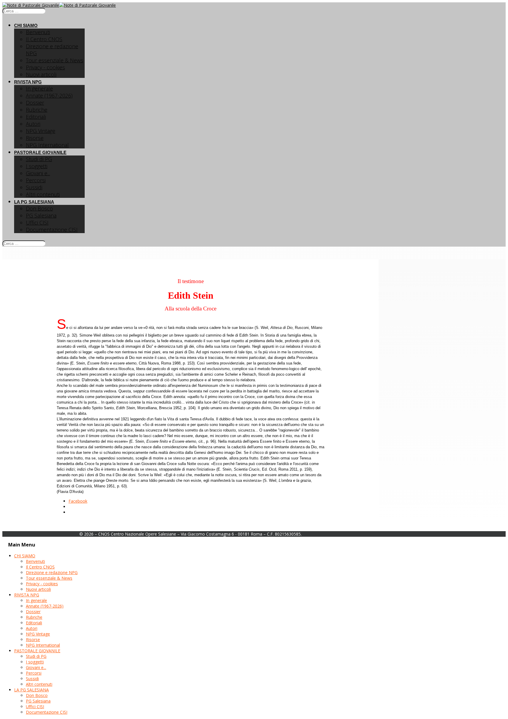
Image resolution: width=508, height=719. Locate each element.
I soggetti (36, 166)
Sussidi (34, 187)
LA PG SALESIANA (34, 201)
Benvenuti (38, 32)
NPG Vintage (40, 130)
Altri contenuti (43, 194)
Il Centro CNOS (44, 39)
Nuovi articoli (41, 74)
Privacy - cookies (45, 67)
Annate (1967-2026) (49, 95)
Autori (33, 123)
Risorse (35, 137)
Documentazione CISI (52, 229)
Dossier (35, 102)
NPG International (47, 144)
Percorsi (36, 180)
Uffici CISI (37, 222)
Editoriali (36, 116)
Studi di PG (39, 159)
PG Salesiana (41, 215)
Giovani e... (38, 173)
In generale (39, 88)
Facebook (77, 501)
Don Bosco (39, 208)
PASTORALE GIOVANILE (40, 152)
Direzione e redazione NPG (52, 572)
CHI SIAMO (26, 25)
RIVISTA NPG (28, 81)
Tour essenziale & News (54, 60)
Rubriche (36, 109)
